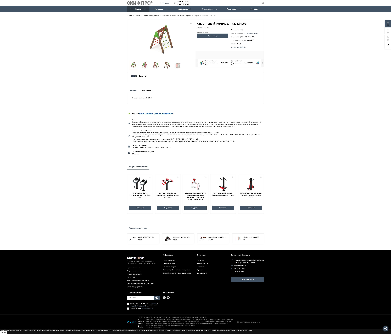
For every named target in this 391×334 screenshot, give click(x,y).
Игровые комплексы (133, 268)
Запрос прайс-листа (247, 279)
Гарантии (200, 270)
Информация (207, 9)
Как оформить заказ (169, 263)
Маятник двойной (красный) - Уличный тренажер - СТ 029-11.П (251, 195)
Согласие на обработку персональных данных (177, 273)
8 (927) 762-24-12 (183, 4)
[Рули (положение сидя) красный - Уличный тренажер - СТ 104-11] (168, 183)
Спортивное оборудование (135, 271)
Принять (3, 332)
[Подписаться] (157, 298)
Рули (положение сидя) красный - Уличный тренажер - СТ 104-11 (168, 195)
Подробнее (140, 208)
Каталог (138, 9)
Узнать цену (212, 36)
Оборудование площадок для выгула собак (140, 283)
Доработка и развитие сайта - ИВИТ (249, 322)
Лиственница (131, 277)
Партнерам (231, 9)
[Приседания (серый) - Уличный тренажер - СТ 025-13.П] (140, 183)
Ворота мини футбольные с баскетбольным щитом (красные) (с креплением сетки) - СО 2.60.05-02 (195, 196)
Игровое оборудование (134, 274)
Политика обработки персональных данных (176, 270)
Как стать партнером (169, 267)
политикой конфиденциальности (139, 306)
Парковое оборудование (134, 287)
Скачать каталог (202, 273)
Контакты (254, 9)
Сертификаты (201, 267)
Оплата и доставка (169, 260)
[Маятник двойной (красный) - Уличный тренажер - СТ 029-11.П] (251, 183)
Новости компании (202, 263)
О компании (201, 255)
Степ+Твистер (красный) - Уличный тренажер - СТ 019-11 (223, 194)
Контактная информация (240, 255)
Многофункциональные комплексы (138, 280)
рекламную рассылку (147, 308)
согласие (153, 303)
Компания (159, 9)
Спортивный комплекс (251, 33)
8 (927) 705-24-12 (183, 2)
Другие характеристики (238, 47)
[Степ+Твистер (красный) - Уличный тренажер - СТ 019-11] (223, 183)
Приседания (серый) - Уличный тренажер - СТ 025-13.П (140, 195)
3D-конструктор (184, 9)
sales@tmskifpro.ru (240, 265)
